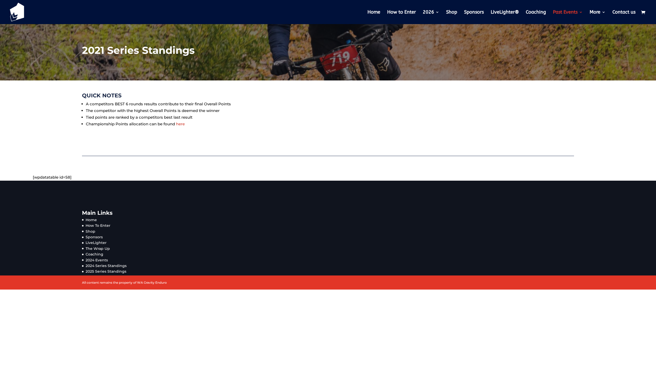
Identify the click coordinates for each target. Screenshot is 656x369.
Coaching (536, 12)
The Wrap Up (98, 248)
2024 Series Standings (106, 265)
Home (373, 12)
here (180, 123)
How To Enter (98, 225)
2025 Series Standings (106, 271)
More (595, 12)
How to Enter (401, 12)
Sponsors (474, 12)
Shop (451, 12)
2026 (428, 12)
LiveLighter (96, 242)
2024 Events (97, 260)
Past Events (565, 12)
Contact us (624, 12)
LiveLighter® (505, 12)
